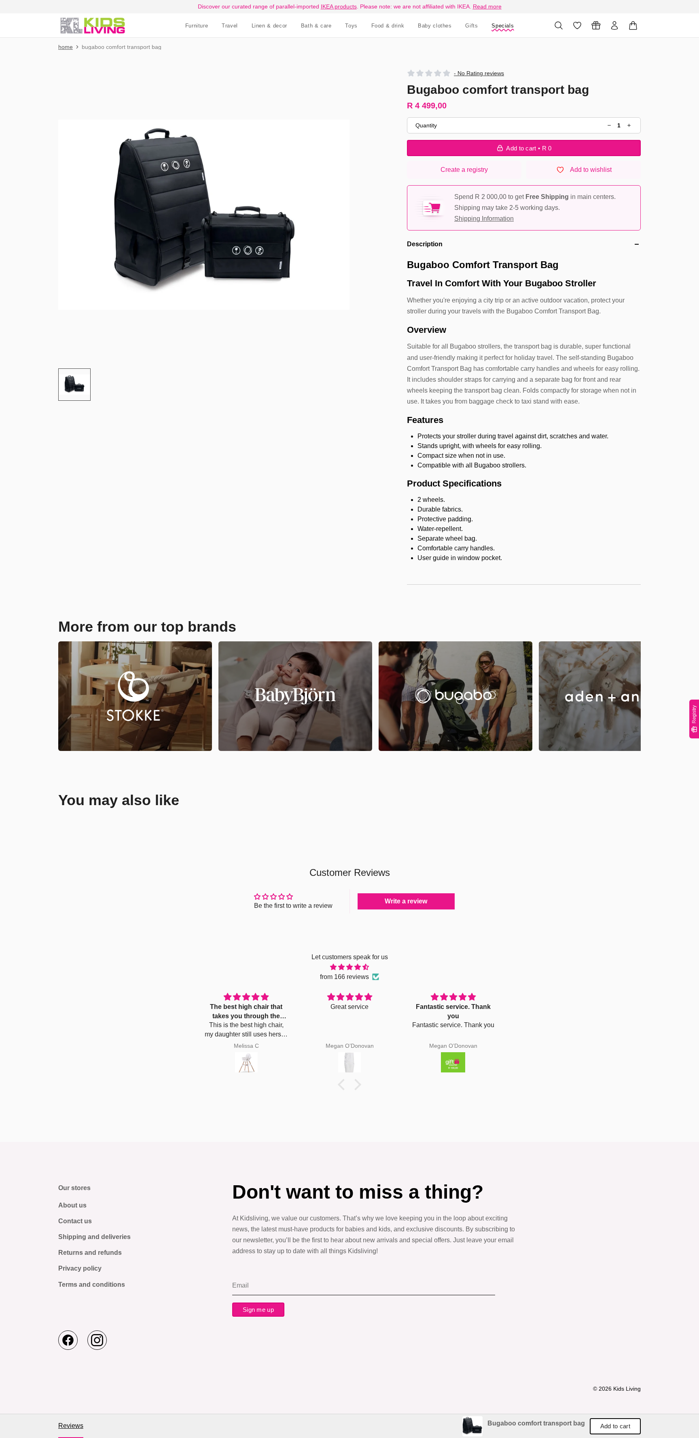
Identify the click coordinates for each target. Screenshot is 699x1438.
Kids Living (627, 1388)
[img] (349, 967)
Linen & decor (269, 26)
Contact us (75, 1221)
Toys (351, 26)
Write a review (406, 901)
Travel (230, 26)
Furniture (196, 26)
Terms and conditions (91, 1284)
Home (65, 47)
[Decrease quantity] (609, 125)
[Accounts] (614, 25)
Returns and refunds (90, 1252)
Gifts (471, 26)
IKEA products (339, 6)
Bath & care (316, 26)
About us (72, 1205)
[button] (204, 214)
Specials (502, 26)
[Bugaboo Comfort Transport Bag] (92, 25)
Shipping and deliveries (94, 1236)
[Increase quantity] (628, 125)
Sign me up (258, 1309)
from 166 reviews (344, 976)
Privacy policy (80, 1268)
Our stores (74, 1187)
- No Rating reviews (479, 73)
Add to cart (615, 1426)
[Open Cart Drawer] (633, 25)
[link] (472, 1426)
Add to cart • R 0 (528, 148)
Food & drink (388, 26)
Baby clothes (435, 26)
